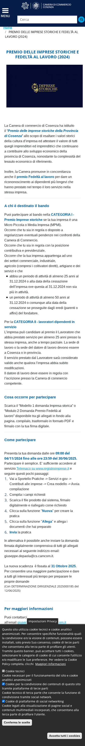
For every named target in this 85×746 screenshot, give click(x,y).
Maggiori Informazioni (50, 664)
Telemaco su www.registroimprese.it (43, 468)
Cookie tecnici (15, 671)
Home (7, 27)
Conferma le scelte (17, 722)
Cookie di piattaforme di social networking (35, 701)
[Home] (48, 6)
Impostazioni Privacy (42, 621)
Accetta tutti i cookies (64, 735)
